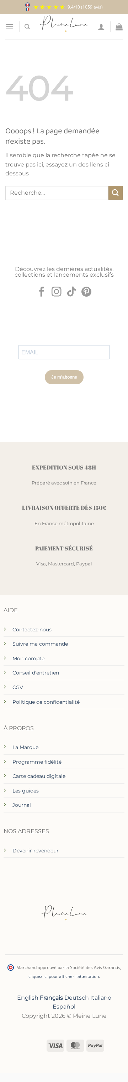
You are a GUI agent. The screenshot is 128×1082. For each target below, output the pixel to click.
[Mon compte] (101, 27)
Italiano (100, 997)
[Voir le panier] (119, 27)
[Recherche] (27, 27)
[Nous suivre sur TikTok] (71, 292)
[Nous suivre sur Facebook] (42, 292)
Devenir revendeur (35, 850)
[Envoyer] (115, 193)
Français (51, 997)
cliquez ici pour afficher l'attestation (63, 976)
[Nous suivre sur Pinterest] (86, 292)
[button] (9, 26)
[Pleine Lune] (64, 26)
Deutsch (76, 997)
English (27, 997)
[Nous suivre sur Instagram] (57, 292)
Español (64, 1006)
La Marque (25, 747)
